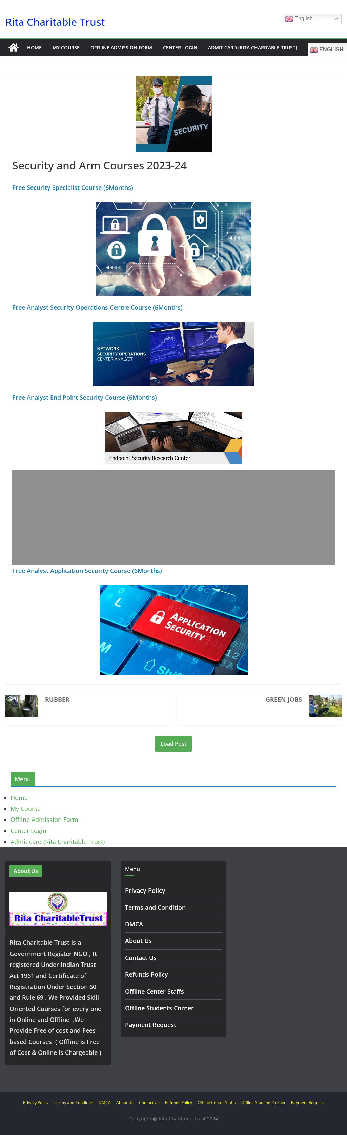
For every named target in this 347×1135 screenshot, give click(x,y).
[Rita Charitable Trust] (13, 47)
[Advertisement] (173, 517)
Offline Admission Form (121, 47)
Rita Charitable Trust (55, 22)
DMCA (134, 924)
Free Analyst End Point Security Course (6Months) (84, 397)
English (303, 18)
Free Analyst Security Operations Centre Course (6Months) (97, 307)
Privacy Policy (145, 890)
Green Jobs (284, 699)
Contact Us (141, 958)
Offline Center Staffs (154, 991)
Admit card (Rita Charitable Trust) (252, 47)
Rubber (57, 699)
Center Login (180, 47)
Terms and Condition (155, 907)
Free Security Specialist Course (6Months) (72, 187)
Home (34, 47)
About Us (138, 941)
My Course (66, 47)
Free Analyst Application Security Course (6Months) (87, 570)
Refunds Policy (146, 974)
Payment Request (150, 1025)
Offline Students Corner (159, 1008)
